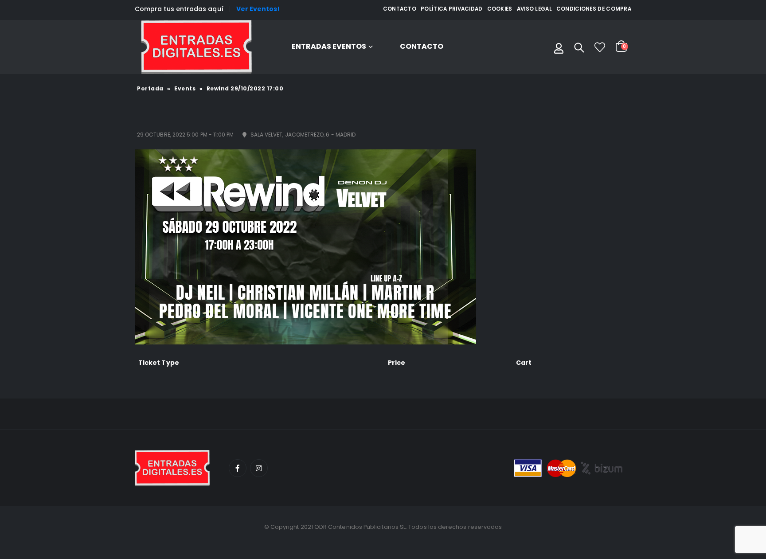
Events (184, 88)
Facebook (237, 468)
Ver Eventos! (258, 8)
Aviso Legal (534, 8)
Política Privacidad (452, 8)
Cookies (499, 8)
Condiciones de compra (593, 8)
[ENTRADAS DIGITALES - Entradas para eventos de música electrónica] (196, 47)
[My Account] (558, 47)
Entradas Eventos (329, 46)
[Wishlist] (599, 47)
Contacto (399, 8)
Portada (150, 88)
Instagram (259, 468)
